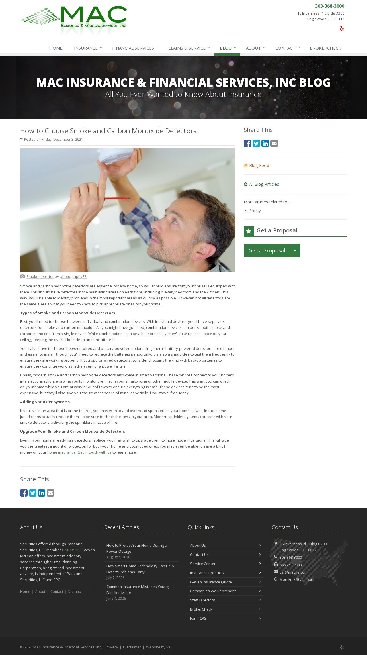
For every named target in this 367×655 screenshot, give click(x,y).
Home (56, 48)
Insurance (88, 48)
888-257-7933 (291, 564)
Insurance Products (207, 572)
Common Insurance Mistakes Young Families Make (137, 592)
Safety (255, 210)
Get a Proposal (267, 250)
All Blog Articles (264, 184)
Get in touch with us (94, 452)
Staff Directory (202, 600)
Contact (287, 48)
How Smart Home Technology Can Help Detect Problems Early (140, 571)
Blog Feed (259, 165)
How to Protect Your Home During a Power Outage (136, 551)
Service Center (203, 563)
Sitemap (74, 591)
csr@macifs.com (294, 572)
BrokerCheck (325, 48)
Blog (228, 48)
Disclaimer (132, 647)
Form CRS (198, 618)
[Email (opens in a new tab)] (50, 493)
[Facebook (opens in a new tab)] (24, 493)
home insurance (61, 452)
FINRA (67, 549)
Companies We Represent (213, 590)
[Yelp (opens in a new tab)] (342, 28)
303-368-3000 (291, 557)
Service (189, 48)
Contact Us (199, 554)
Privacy (112, 647)
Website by (158, 647)
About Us (198, 545)
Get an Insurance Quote (211, 582)
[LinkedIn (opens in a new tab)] (41, 493)
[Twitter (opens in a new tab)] (32, 493)
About (256, 48)
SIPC (77, 549)
